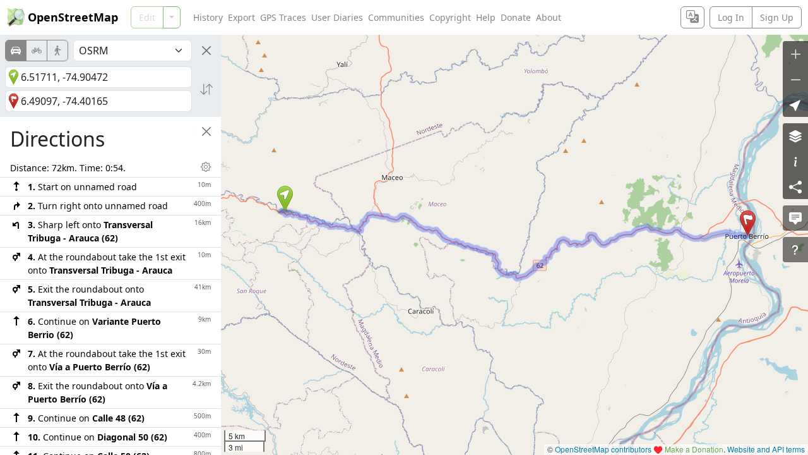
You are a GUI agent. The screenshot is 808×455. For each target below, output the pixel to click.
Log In (731, 17)
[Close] (206, 50)
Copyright (450, 17)
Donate (516, 17)
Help (486, 17)
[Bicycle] (36, 50)
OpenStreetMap (73, 17)
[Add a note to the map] (795, 218)
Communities (396, 17)
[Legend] (795, 161)
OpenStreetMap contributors (603, 449)
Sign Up (776, 17)
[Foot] (57, 50)
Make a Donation (694, 449)
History (208, 17)
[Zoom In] (795, 53)
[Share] (795, 186)
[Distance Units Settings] (205, 166)
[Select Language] (692, 17)
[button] (285, 198)
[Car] (16, 50)
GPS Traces (283, 17)
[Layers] (795, 136)
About (548, 17)
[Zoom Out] (795, 79)
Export (241, 17)
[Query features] (795, 249)
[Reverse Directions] (206, 89)
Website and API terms (766, 449)
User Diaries (337, 17)
